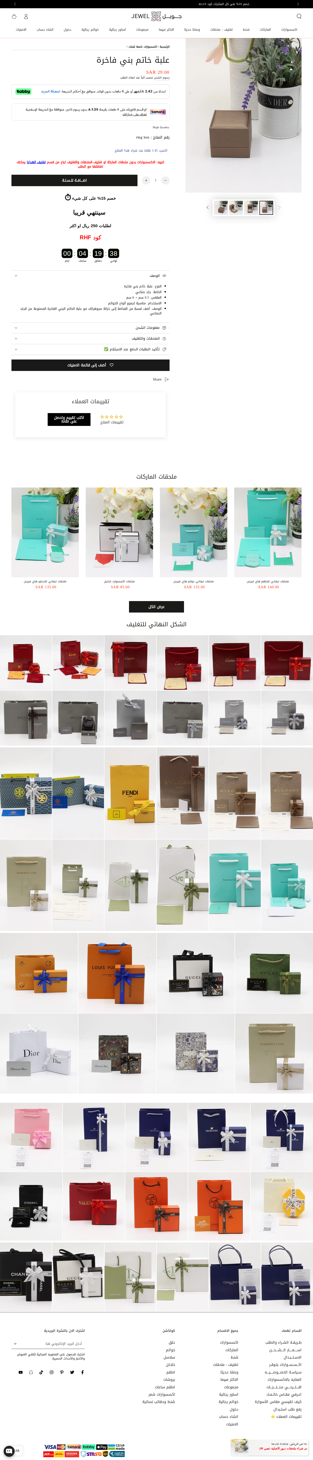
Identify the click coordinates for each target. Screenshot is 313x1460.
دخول (234, 1409)
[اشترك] (14, 1344)
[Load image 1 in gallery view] (266, 208)
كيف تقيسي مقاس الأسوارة (278, 1401)
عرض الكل (156, 606)
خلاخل (170, 1364)
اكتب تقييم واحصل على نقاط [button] (69, 419)
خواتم (170, 1350)
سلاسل (169, 1357)
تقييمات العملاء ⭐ (286, 1416)
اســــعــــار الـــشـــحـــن (285, 1350)
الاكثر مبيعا (229, 1379)
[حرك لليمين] (15, 4)
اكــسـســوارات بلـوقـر (285, 1364)
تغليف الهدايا (36, 162)
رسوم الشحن (162, 77)
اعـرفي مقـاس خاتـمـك (284, 1394)
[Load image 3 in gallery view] (236, 208)
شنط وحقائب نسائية (158, 1401)
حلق (172, 1342)
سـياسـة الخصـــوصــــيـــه (283, 1372)
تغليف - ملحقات (225, 1364)
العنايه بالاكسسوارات (285, 1379)
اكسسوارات (229, 1342)
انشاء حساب (228, 1416)
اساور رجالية (228, 1394)
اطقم (170, 1372)
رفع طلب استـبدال (287, 1409)
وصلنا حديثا (229, 1372)
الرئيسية (165, 46)
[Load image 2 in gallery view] (251, 208)
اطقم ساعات (165, 1387)
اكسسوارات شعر (161, 1394)
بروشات (169, 1379)
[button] (299, 16)
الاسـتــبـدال (293, 1357)
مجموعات (231, 1387)
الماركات (231, 1350)
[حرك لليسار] (298, 4)
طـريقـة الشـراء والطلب (283, 1342)
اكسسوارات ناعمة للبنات (143, 46)
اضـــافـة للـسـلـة (74, 180)
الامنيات (232, 1424)
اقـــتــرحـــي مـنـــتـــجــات (284, 1387)
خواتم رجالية (228, 1401)
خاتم (142, 286)
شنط (234, 1357)
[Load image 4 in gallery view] (221, 208)
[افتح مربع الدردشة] (9, 1453)
